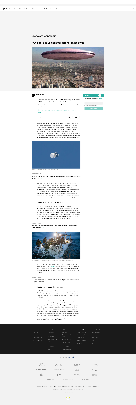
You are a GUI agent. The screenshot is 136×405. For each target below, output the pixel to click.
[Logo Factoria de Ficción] (59, 370)
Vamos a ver (51, 343)
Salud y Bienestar (81, 343)
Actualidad (43, 319)
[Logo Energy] (94, 370)
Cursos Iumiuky (81, 337)
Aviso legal (39, 386)
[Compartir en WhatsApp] (69, 117)
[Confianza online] (68, 399)
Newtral (53, 266)
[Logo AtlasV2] (50, 379)
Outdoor (50, 349)
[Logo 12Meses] (94, 375)
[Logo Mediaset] (68, 358)
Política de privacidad (57, 386)
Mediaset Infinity (95, 332)
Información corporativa (47, 386)
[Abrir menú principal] (133, 8)
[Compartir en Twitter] (73, 117)
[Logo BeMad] (41, 375)
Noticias (35, 332)
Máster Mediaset (66, 349)
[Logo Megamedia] (69, 392)
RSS (93, 386)
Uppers (93, 335)
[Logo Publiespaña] (68, 380)
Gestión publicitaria (87, 386)
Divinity (93, 343)
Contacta (64, 332)
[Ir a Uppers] (6, 9)
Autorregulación (66, 339)
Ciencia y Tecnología (44, 35)
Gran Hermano (51, 332)
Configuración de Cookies (68, 386)
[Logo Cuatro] (77, 365)
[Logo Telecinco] (59, 365)
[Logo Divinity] (94, 365)
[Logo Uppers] (59, 375)
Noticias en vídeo (37, 340)
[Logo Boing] (77, 370)
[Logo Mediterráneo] (86, 379)
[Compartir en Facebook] (79, 117)
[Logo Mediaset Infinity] (41, 365)
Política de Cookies (78, 386)
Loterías (35, 335)
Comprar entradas (81, 332)
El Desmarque (95, 337)
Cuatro (93, 340)
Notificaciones (66, 342)
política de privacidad (93, 105)
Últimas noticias (37, 337)
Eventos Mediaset (81, 340)
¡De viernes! (51, 346)
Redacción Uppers (40, 94)
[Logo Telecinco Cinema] (77, 374)
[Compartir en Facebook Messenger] (76, 117)
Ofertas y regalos (81, 335)
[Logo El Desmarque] (41, 369)
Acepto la (91, 105)
